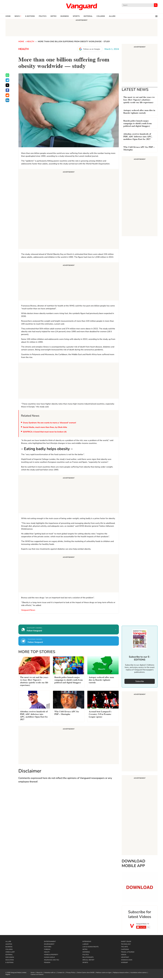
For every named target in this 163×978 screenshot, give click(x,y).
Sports (76, 16)
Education (9, 960)
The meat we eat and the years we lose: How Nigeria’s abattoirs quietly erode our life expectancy (139, 99)
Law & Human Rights (90, 947)
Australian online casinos (138, 972)
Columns (101, 16)
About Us (39, 972)
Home (8, 16)
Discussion (9, 957)
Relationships (87, 957)
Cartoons (125, 949)
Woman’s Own (126, 960)
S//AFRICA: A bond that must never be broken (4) (45, 431)
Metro (53, 16)
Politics (42, 16)
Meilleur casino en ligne (103, 972)
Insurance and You (51, 960)
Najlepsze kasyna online (121, 972)
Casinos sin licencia (37, 974)
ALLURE (112, 16)
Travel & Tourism (127, 952)
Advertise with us (49, 972)
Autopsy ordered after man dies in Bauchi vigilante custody (139, 111)
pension (47, 962)
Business (64, 16)
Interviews (86, 941)
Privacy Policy (70, 972)
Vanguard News (81, 6)
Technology (126, 944)
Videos (123, 955)
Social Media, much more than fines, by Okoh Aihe (45, 427)
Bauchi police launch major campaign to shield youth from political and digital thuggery (137, 123)
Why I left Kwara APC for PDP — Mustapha (139, 148)
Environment (49, 944)
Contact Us (60, 972)
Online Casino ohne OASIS (85, 972)
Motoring (86, 952)
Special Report (88, 960)
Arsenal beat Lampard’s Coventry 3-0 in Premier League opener (100, 714)
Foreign (47, 949)
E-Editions (9, 962)
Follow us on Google (91, 49)
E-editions (30, 16)
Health (30, 41)
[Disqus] (68, 820)
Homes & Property (51, 955)
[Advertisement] (69, 209)
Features (47, 947)
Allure (8, 941)
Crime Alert (10, 952)
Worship (124, 962)
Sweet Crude (126, 941)
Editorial (88, 16)
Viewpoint (125, 957)
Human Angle (49, 957)
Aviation (8, 944)
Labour (85, 944)
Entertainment (50, 941)
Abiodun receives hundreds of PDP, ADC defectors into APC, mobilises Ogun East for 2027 (137, 136)
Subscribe (139, 681)
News (17, 16)
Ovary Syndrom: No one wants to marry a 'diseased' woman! (49, 422)
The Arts (124, 947)
